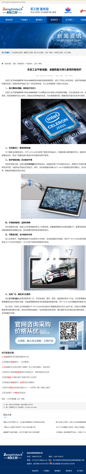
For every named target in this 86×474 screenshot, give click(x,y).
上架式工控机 (58, 52)
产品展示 (24, 19)
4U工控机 (67, 52)
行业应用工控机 (17, 52)
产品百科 (29, 63)
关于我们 (69, 19)
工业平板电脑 (11, 399)
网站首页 (9, 19)
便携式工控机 (28, 52)
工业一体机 (21, 399)
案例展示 (39, 19)
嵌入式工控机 (39, 52)
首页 (14, 63)
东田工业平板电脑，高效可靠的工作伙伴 (21, 404)
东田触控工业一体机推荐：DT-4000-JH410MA (23, 407)
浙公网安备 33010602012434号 (63, 463)
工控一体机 (49, 52)
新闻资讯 (54, 19)
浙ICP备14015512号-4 (41, 463)
